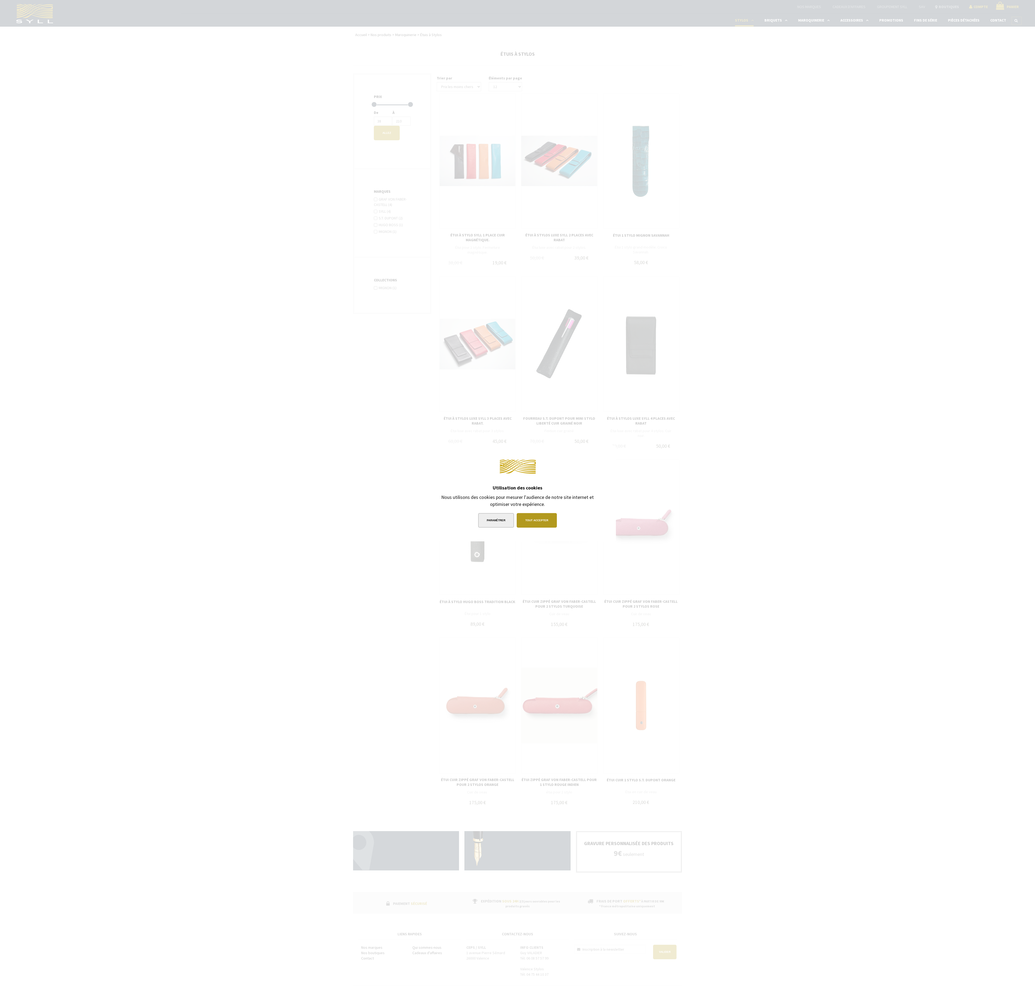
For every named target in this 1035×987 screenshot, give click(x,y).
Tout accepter (536, 520)
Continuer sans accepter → (581, 454)
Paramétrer (496, 520)
